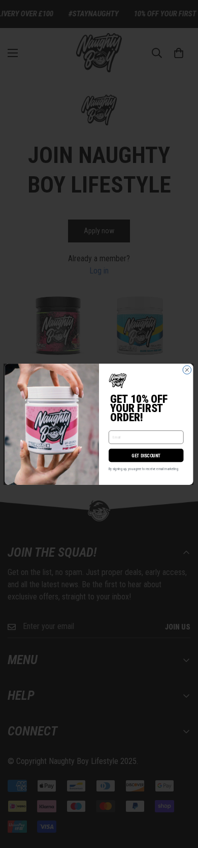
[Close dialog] (187, 369)
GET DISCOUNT (146, 455)
